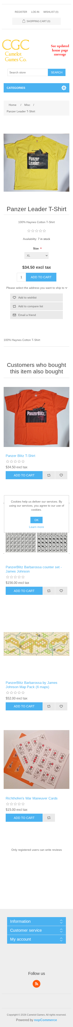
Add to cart (41, 277)
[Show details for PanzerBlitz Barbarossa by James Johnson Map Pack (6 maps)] (36, 644)
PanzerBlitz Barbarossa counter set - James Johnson (34, 569)
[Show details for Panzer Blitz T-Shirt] (36, 417)
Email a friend (27, 315)
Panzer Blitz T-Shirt (20, 456)
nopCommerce (45, 1020)
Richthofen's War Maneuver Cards (32, 798)
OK (36, 520)
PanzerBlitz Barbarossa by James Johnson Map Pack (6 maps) (31, 685)
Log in (35, 12)
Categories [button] (16, 87)
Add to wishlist (27, 297)
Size (36, 248)
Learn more (36, 527)
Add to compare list (30, 306)
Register (21, 12)
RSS (36, 984)
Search (56, 72)
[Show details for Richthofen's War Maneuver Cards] (36, 759)
